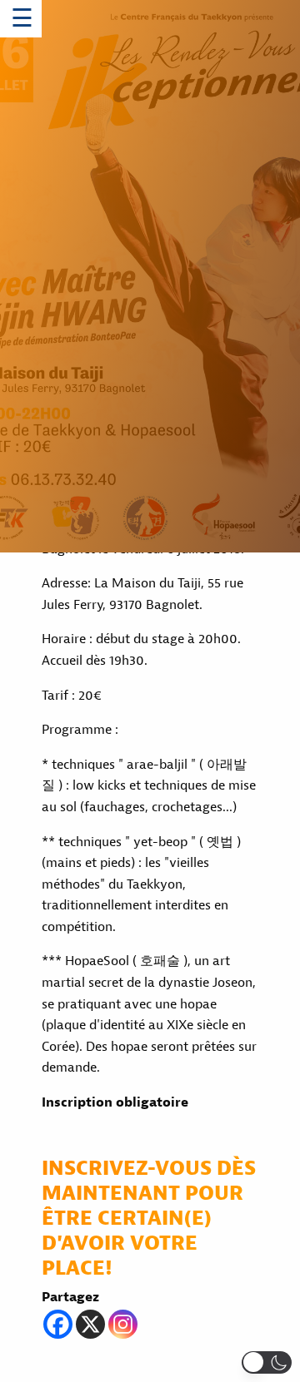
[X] (90, 1324)
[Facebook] (57, 1324)
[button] (267, 1362)
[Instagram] (123, 1324)
